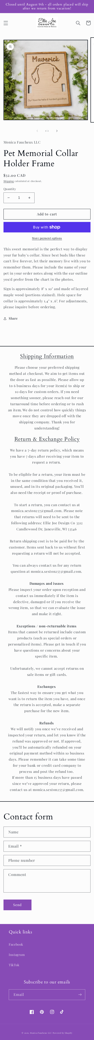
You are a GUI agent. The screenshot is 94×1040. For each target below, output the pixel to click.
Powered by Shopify (62, 1033)
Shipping (8, 181)
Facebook (16, 944)
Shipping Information (47, 356)
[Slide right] (57, 131)
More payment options (47, 238)
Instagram (17, 954)
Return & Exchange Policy (47, 439)
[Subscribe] (80, 994)
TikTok (14, 965)
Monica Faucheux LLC (41, 1033)
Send (17, 904)
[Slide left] (37, 131)
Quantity (9, 189)
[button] (6, 23)
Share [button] (13, 318)
